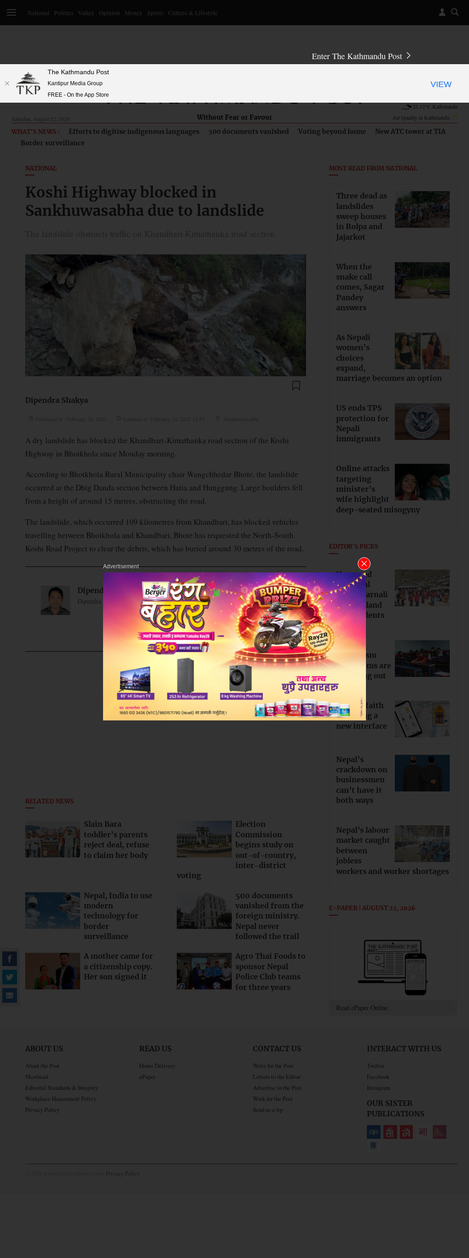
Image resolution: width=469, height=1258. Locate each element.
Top (451, 1187)
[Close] (7, 83)
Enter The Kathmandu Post (358, 55)
